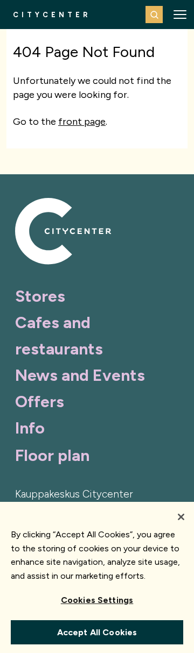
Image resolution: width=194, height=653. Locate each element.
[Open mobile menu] (180, 14)
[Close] (181, 517)
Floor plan (52, 455)
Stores (40, 296)
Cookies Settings (97, 600)
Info (30, 428)
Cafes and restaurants (59, 336)
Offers (39, 401)
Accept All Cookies (97, 632)
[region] (97, 577)
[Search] (154, 14)
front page (82, 121)
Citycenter (52, 14)
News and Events (80, 375)
